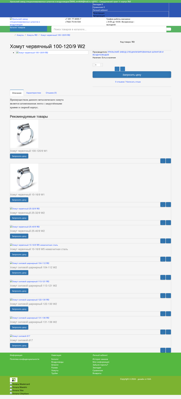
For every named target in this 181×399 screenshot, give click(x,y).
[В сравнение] (122, 68)
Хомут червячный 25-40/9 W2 (27, 231)
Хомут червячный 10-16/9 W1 (27, 194)
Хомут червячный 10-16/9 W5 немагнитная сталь (39, 249)
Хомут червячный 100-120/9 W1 (29, 150)
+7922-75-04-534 (73, 21)
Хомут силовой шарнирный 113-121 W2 (33, 285)
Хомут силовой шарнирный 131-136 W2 (33, 322)
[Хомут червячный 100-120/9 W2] (52, 52)
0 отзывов (119, 81)
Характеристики (33, 92)
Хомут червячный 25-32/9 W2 (27, 212)
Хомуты (20, 35)
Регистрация (98, 12)
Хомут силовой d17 (21, 340)
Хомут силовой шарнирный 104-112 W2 (33, 267)
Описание (16, 92)
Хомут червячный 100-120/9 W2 (55, 35)
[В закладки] (117, 68)
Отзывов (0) (51, 92)
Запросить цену (132, 74)
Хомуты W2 (32, 35)
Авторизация (99, 15)
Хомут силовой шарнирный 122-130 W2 (33, 304)
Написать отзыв (133, 81)
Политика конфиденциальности (24, 359)
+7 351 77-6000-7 (73, 18)
